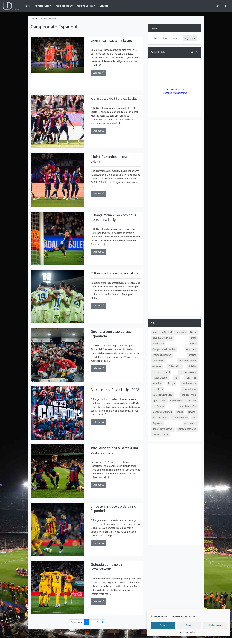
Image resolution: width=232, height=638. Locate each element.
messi (180, 412)
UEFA (165, 435)
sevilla (155, 435)
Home (34, 18)
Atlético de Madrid (162, 332)
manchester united (162, 412)
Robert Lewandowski (163, 429)
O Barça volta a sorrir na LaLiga (114, 273)
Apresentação (42, 6)
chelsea (192, 355)
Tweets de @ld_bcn (174, 89)
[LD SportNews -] (11, 6)
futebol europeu (188, 372)
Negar (189, 625)
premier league (180, 417)
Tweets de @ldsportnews (174, 93)
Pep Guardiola (159, 417)
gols (176, 378)
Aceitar (163, 625)
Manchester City (187, 406)
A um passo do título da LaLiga (114, 99)
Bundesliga (158, 343)
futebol (192, 366)
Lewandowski (189, 389)
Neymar (192, 412)
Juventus (156, 383)
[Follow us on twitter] (218, 6)
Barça (193, 332)
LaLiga (171, 383)
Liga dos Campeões (162, 395)
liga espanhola (188, 395)
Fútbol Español (159, 378)
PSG (194, 417)
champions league (161, 355)
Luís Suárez (158, 406)
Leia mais (98, 73)
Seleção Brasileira (187, 429)
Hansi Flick (190, 378)
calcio (193, 343)
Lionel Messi (176, 400)
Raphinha (157, 423)
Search (191, 38)
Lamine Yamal (189, 383)
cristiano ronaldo (187, 361)
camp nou (191, 349)
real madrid (190, 423)
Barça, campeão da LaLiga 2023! (115, 390)
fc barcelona (175, 366)
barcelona (181, 332)
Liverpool (191, 400)
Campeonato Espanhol (163, 349)
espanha (156, 366)
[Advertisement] (174, 170)
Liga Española (159, 400)
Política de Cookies (187, 632)
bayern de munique (162, 338)
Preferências (215, 625)
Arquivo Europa (85, 6)
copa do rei (158, 361)
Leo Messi (157, 389)
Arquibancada (63, 6)
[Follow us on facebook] (225, 6)
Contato (104, 6)
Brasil (193, 338)
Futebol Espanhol (161, 372)
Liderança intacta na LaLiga (112, 41)
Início (28, 6)
